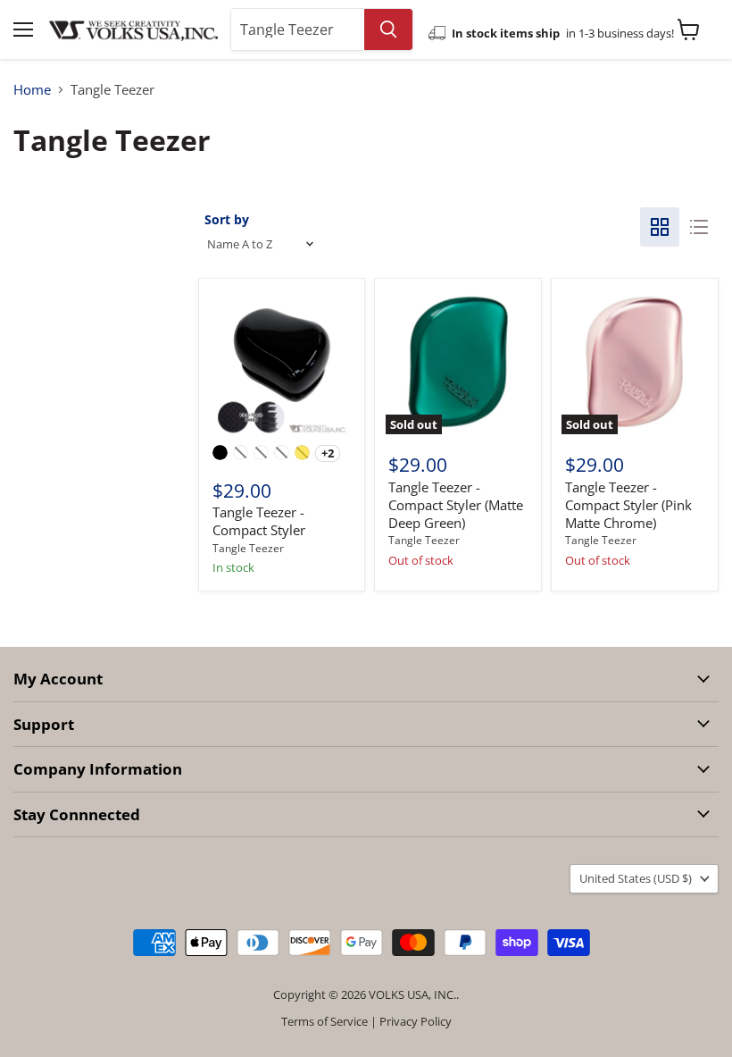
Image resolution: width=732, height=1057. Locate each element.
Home (32, 89)
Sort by (226, 219)
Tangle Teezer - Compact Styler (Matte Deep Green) (455, 504)
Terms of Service (324, 1021)
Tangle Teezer (248, 548)
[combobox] (297, 29)
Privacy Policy (415, 1021)
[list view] (699, 227)
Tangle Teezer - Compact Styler (258, 521)
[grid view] (659, 227)
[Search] (388, 29)
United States (635, 878)
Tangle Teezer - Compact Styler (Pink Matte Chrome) (628, 504)
